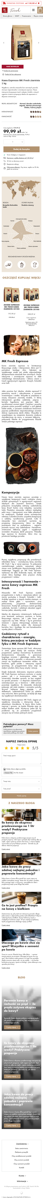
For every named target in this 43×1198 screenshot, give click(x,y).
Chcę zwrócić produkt (21, 1160)
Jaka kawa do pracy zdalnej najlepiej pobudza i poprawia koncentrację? (20, 870)
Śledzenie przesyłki (21, 1152)
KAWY (17, 16)
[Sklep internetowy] (21, 1192)
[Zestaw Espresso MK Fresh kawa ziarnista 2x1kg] (11, 294)
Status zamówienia (21, 1148)
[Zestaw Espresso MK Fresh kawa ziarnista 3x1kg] (31, 294)
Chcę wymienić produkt (21, 1164)
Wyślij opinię (21, 796)
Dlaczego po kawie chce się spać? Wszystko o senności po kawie (21, 946)
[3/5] (17, 748)
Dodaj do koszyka (21, 149)
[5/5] (28, 748)
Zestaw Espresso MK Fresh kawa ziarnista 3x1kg (31, 307)
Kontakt (21, 1167)
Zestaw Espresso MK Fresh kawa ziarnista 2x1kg (11, 307)
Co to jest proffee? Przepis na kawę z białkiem (20, 907)
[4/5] (23, 748)
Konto (21, 1176)
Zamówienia (21, 1144)
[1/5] (7, 748)
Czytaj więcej (6, 849)
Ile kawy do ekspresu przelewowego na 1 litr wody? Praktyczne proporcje (18, 827)
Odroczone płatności (13, 167)
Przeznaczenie (26, 16)
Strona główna (7, 16)
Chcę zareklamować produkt (21, 1156)
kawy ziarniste (26, 689)
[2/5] (12, 748)
